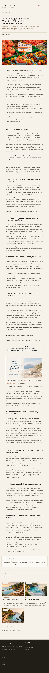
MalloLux (3, 662)
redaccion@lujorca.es (40, 562)
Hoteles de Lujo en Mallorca (10, 599)
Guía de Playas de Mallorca (33, 599)
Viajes (6, 12)
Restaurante (27, 652)
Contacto (45, 669)
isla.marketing (25, 380)
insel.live (3, 664)
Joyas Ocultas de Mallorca (9, 626)
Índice (19, 669)
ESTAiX (3, 657)
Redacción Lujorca (6, 34)
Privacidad (41, 669)
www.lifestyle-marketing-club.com (18, 564)
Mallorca (27, 649)
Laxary (3, 659)
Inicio (3, 12)
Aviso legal (36, 669)
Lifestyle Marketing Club (12, 383)
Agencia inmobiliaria (29, 647)
